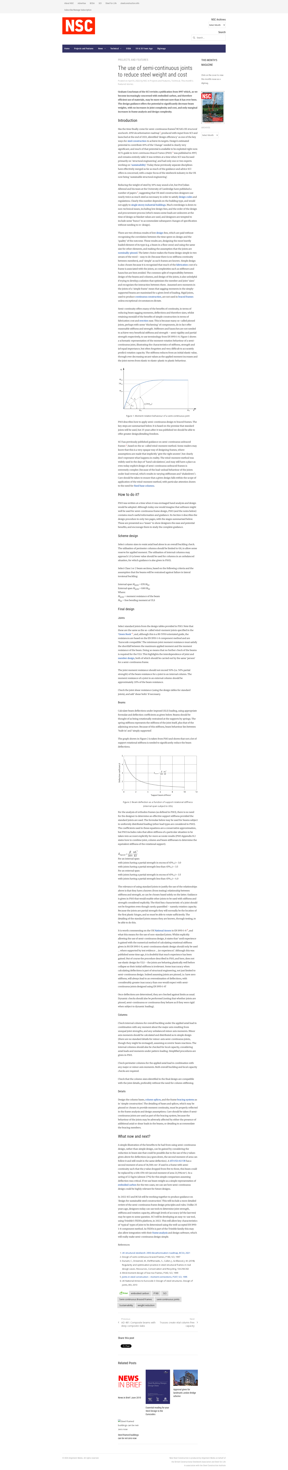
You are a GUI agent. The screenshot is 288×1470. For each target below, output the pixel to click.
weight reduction (146, 1305)
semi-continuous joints (168, 1299)
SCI (100, 3)
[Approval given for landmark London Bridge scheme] (185, 1378)
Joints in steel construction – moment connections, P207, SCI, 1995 (154, 1276)
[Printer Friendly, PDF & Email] (123, 1292)
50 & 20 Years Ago (144, 48)
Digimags (161, 48)
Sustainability (126, 1305)
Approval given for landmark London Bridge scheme (184, 1392)
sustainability (139, 165)
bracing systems (185, 1099)
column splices (153, 1099)
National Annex (163, 930)
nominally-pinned (128, 252)
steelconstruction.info (129, 3)
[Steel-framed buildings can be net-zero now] (130, 1425)
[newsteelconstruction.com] (78, 25)
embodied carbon (127, 1184)
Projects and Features (83, 48)
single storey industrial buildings (148, 205)
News (100, 48)
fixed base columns (144, 485)
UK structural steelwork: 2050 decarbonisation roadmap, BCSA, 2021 (156, 1252)
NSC (145, 80)
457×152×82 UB (178, 1160)
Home (67, 48)
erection (144, 320)
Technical (114, 48)
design (159, 232)
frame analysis (160, 1232)
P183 (156, 1293)
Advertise (82, 3)
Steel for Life (111, 3)
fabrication (182, 264)
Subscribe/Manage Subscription (77, 10)
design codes (185, 197)
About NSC (69, 3)
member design (126, 658)
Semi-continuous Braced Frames (135, 1299)
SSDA (128, 48)
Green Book (125, 634)
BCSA (92, 3)
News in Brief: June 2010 (129, 1397)
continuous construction (148, 296)
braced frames (185, 296)
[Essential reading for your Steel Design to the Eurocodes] (158, 1387)
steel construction (137, 141)
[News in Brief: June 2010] (130, 1382)
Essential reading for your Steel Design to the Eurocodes (157, 1411)
